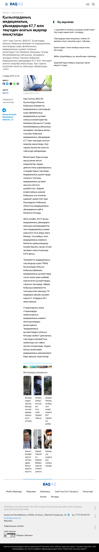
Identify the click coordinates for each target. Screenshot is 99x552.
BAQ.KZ (6, 93)
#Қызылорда (8, 102)
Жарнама (31, 491)
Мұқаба (6, 12)
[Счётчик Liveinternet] (9, 535)
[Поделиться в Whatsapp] (14, 83)
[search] (93, 4)
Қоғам (43, 496)
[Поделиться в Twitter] (11, 83)
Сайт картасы (10, 531)
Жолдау (55, 496)
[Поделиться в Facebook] (4, 83)
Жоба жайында (14, 491)
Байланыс (45, 491)
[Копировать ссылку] (17, 83)
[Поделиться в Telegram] (7, 83)
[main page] (47, 4)
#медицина (8, 100)
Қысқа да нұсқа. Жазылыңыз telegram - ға (9, 116)
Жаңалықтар (17, 12)
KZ (87, 4)
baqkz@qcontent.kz (12, 518)
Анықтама (88, 491)
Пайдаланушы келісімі (14, 526)
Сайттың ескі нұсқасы (66, 491)
